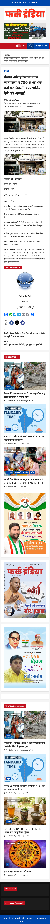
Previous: (24, 333)
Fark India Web (12, 100)
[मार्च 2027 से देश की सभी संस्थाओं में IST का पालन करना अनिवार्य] (25, 418)
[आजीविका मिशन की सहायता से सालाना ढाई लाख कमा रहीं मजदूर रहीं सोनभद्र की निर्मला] (25, 461)
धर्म (8, 864)
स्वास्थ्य (9, 822)
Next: (23, 343)
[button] (4, 45)
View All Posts (25, 307)
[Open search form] (24, 45)
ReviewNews (42, 918)
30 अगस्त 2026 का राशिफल (17, 871)
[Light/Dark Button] (18, 45)
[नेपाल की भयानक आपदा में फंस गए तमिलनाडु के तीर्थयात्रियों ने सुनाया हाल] (25, 376)
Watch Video (41, 45)
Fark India (9, 401)
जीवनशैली (18, 472)
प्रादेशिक (25, 472)
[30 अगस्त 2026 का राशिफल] (25, 854)
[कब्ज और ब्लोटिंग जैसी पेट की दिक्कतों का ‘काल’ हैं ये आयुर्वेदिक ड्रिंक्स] (25, 811)
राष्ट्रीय (6, 71)
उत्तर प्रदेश (10, 472)
